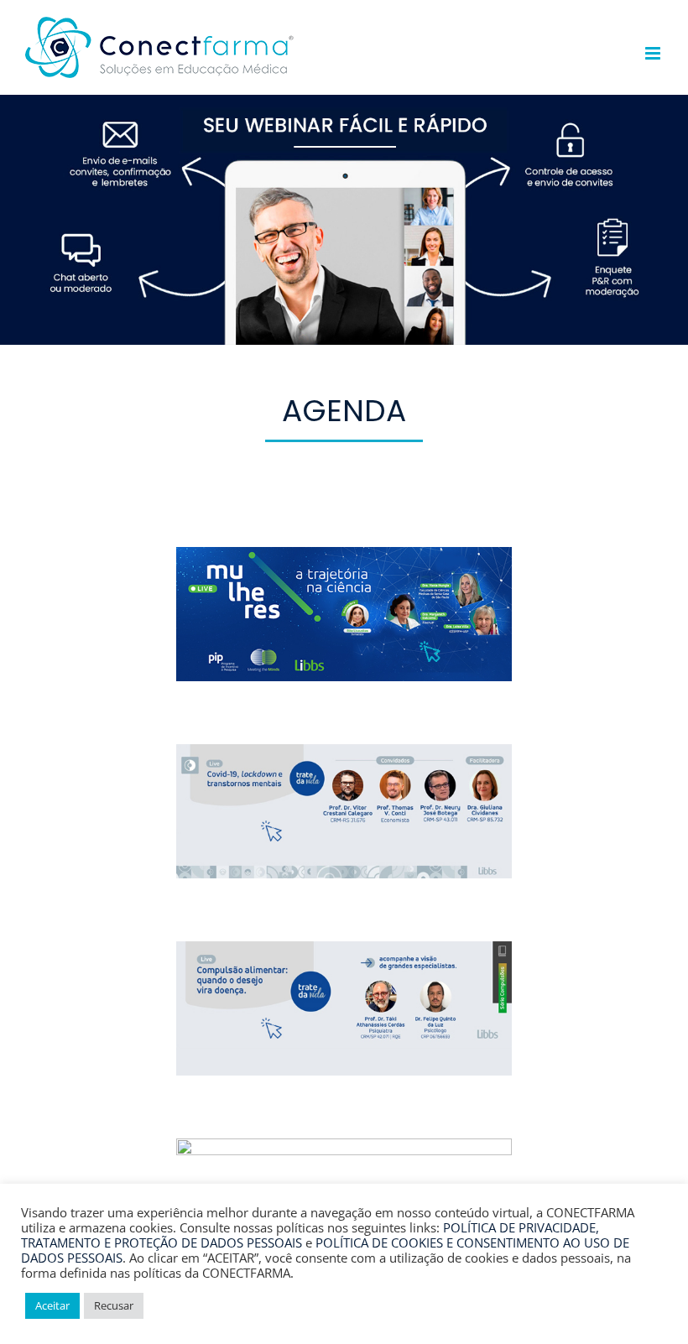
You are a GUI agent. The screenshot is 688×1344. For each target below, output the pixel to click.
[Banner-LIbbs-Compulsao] (344, 949)
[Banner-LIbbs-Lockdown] (344, 752)
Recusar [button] (113, 1305)
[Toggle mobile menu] (654, 53)
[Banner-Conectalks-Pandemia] (344, 1146)
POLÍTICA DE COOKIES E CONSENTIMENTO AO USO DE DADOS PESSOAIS (325, 1250)
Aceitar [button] (52, 1305)
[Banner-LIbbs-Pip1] (344, 554)
